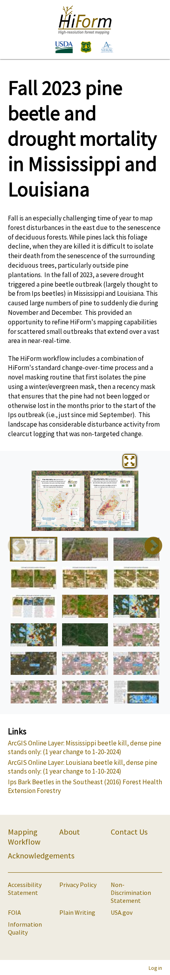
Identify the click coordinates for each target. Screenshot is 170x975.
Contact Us (129, 832)
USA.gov (121, 912)
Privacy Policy (77, 885)
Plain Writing (77, 912)
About (69, 832)
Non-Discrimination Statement (131, 892)
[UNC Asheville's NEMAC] (105, 48)
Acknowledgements (41, 855)
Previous (16, 546)
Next (153, 546)
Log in (155, 968)
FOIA (14, 912)
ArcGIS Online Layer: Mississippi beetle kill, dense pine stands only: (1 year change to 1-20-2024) (84, 747)
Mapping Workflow (24, 837)
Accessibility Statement (25, 888)
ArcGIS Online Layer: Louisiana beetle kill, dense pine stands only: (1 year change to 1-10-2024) (82, 767)
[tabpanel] (85, 501)
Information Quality (25, 928)
